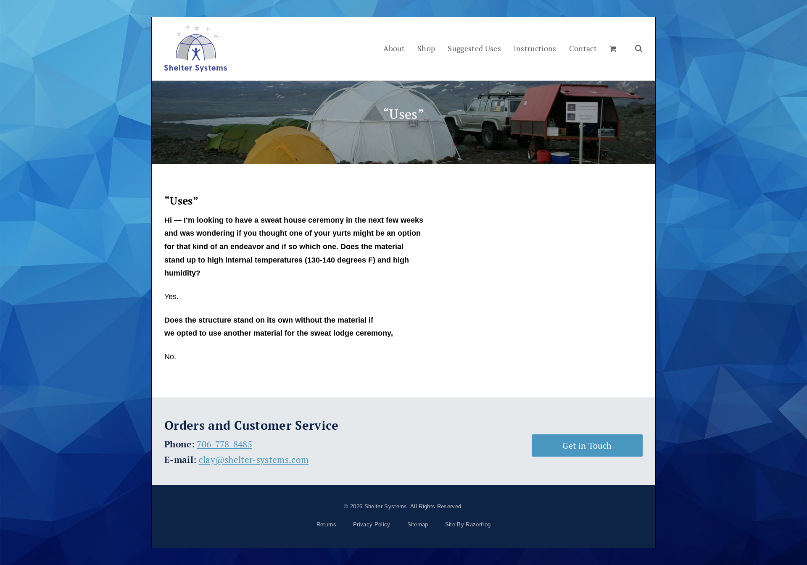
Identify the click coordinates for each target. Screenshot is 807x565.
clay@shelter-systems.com (254, 459)
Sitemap (417, 524)
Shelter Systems (385, 506)
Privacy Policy (371, 524)
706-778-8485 (224, 444)
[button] (612, 48)
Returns (326, 524)
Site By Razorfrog (468, 524)
